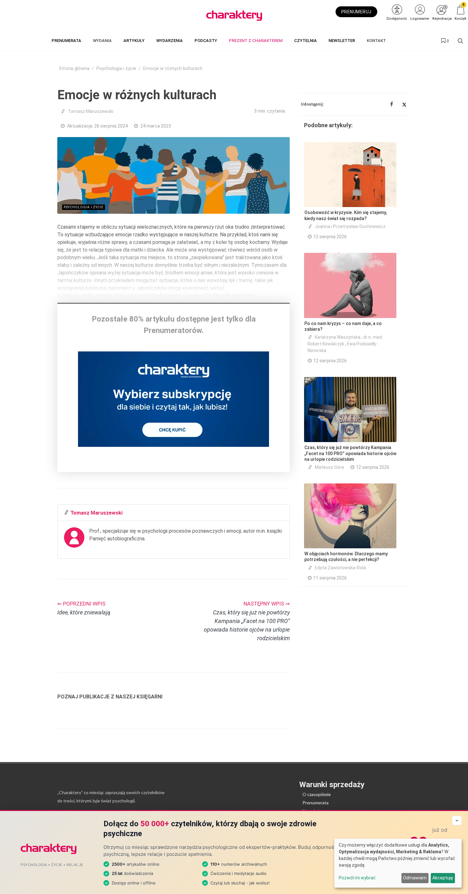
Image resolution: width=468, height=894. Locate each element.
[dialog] (398, 863)
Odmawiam (415, 877)
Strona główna (74, 68)
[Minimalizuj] (457, 820)
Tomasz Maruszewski (90, 111)
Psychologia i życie (116, 68)
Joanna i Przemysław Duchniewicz (350, 226)
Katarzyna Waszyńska (337, 337)
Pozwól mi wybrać (357, 877)
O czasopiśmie (316, 794)
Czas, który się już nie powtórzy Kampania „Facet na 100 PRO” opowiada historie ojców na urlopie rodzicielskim (350, 453)
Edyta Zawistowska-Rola (340, 567)
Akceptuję (442, 877)
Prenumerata (315, 802)
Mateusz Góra (329, 467)
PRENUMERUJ (356, 11)
